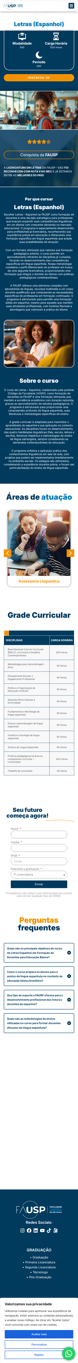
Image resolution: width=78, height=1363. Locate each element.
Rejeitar (39, 1354)
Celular (15, 842)
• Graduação (39, 1257)
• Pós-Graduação (39, 1277)
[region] (39, 1330)
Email (14, 855)
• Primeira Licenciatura (39, 1262)
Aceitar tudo (39, 1334)
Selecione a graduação (25, 868)
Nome (15, 828)
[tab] (6, 633)
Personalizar (39, 1344)
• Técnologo (39, 1272)
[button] (7, 553)
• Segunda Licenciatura (39, 1267)
